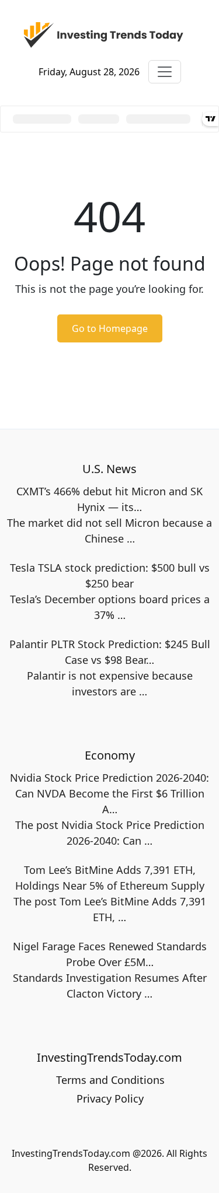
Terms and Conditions (110, 1080)
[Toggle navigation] (164, 71)
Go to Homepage (110, 328)
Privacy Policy (110, 1098)
